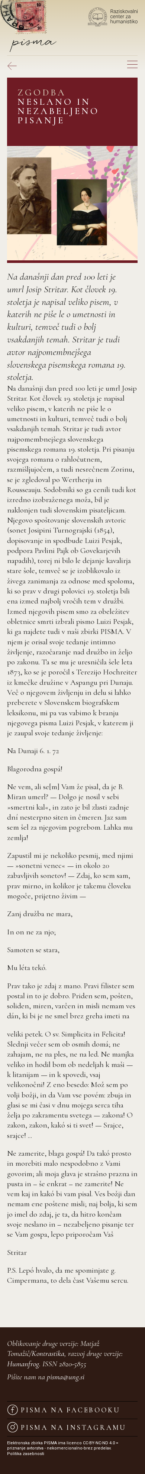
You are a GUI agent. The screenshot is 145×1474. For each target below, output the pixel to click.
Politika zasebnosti (25, 1453)
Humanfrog (23, 1364)
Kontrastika (48, 1353)
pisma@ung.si (65, 1377)
